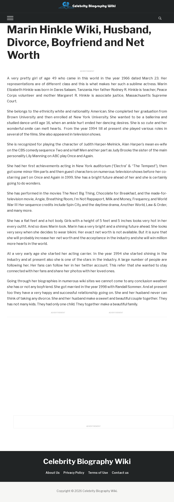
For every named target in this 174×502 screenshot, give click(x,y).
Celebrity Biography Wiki (87, 461)
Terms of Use (98, 472)
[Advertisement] (87, 365)
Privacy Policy (73, 472)
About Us (53, 472)
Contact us (120, 472)
